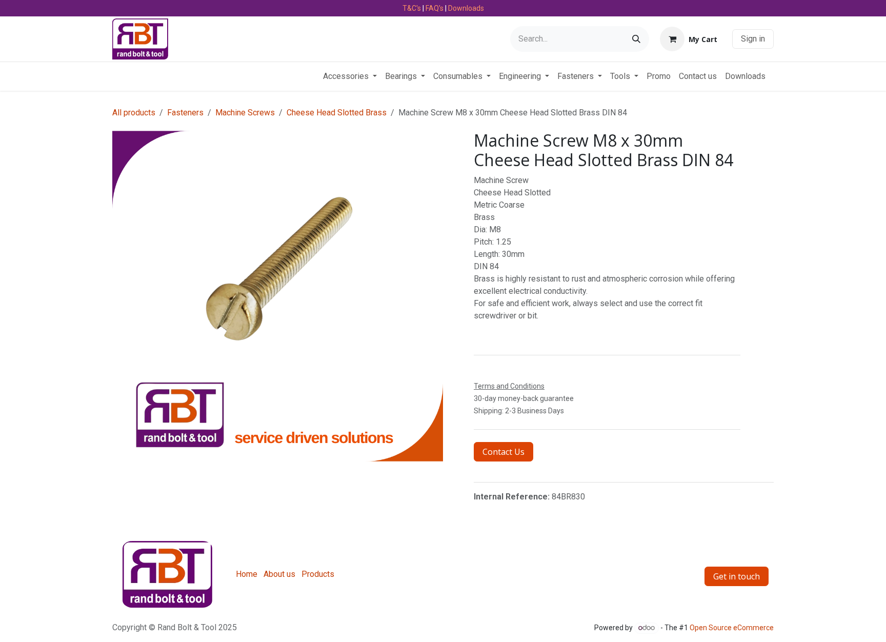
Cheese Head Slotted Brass (337, 112)
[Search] (636, 39)
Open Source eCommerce (732, 628)
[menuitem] (350, 76)
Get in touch (736, 576)
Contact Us (503, 451)
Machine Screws (245, 112)
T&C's (411, 8)
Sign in (753, 39)
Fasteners (185, 112)
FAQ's (435, 8)
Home (246, 574)
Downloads (466, 8)
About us (279, 574)
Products (317, 574)
